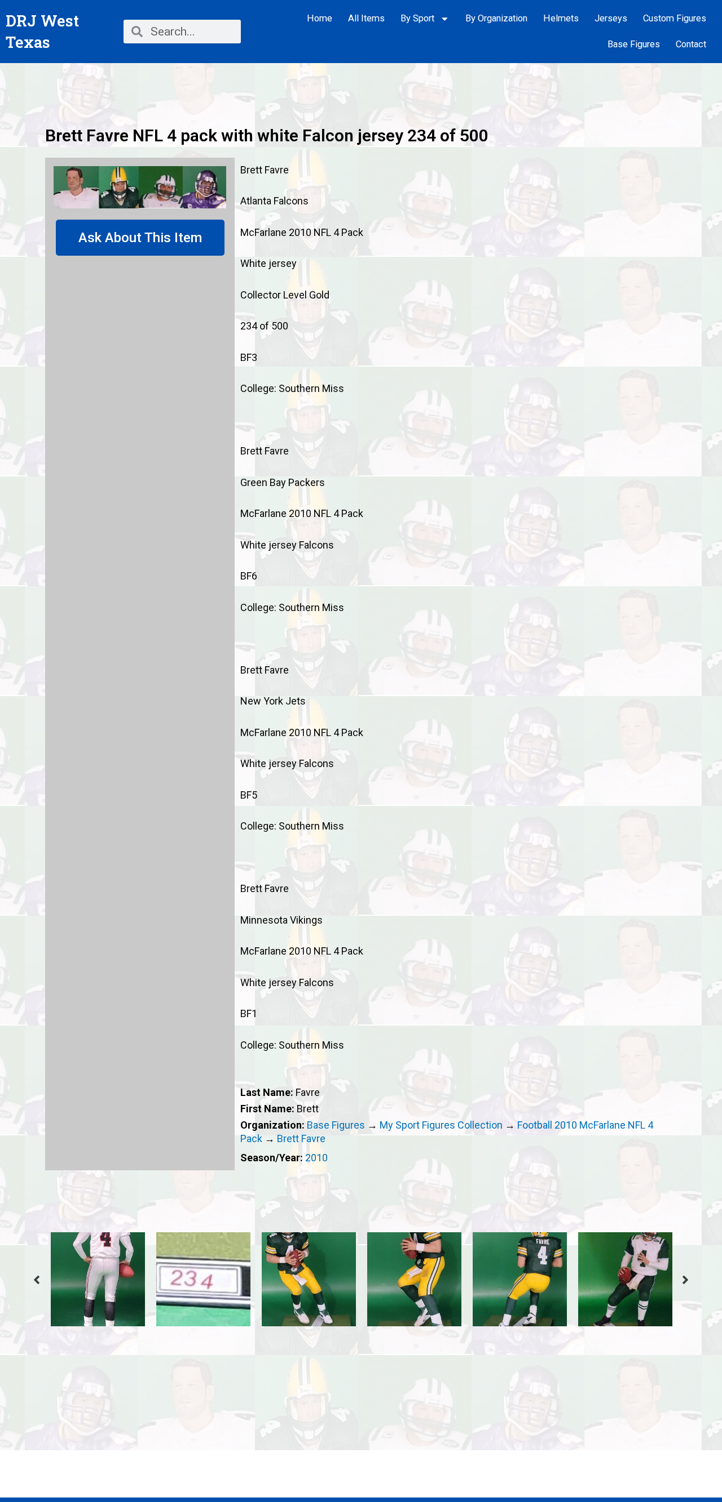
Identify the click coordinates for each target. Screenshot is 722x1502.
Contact (691, 44)
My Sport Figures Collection (441, 1125)
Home (319, 18)
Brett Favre (301, 1138)
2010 (316, 1158)
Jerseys (611, 18)
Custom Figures (674, 18)
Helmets (561, 18)
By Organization (496, 18)
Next (685, 1279)
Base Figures (633, 44)
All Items (366, 18)
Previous (36, 1279)
